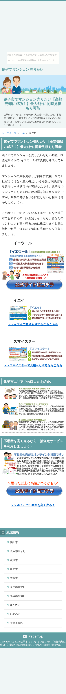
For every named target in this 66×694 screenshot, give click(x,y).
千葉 (22, 133)
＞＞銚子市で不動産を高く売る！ (33, 505)
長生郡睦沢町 (17, 587)
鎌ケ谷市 (15, 605)
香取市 (14, 578)
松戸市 (14, 569)
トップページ (9, 133)
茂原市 (14, 560)
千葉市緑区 (16, 622)
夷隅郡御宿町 (17, 596)
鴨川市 (14, 542)
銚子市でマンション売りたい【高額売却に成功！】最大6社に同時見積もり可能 (33, 103)
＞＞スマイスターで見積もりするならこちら (33, 365)
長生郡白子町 (17, 551)
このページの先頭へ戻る (33, 636)
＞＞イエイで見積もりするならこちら (33, 324)
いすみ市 (15, 613)
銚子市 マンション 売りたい (22, 69)
